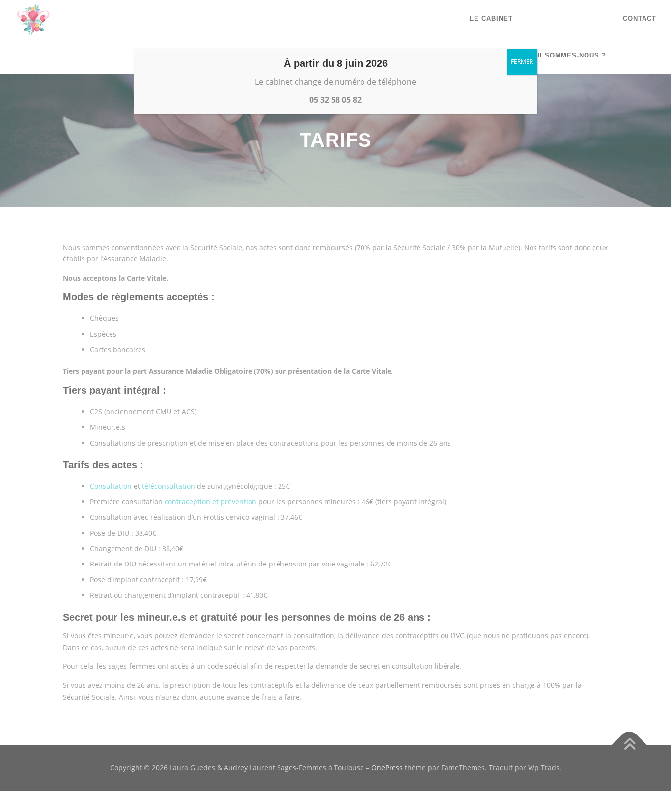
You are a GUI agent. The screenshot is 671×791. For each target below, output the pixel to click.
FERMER (522, 61)
